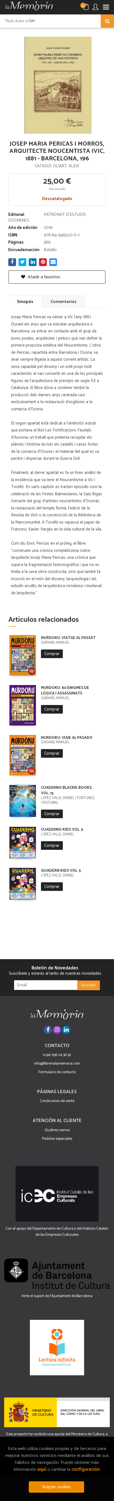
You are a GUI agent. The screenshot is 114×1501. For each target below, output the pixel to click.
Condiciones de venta (57, 1101)
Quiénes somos (57, 1130)
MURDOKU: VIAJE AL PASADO (66, 738)
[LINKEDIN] (66, 1030)
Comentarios (63, 301)
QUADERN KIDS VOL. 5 (61, 871)
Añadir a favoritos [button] (43, 277)
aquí (41, 1469)
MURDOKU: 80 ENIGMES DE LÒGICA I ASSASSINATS (65, 691)
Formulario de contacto (57, 1072)
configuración (85, 1469)
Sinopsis (25, 301)
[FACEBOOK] (48, 1030)
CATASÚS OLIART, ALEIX (57, 166)
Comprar (51, 653)
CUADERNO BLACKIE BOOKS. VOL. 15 (66, 791)
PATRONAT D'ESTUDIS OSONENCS (47, 217)
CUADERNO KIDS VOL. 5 (62, 830)
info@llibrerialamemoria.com (57, 1063)
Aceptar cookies (56, 1487)
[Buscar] (107, 21)
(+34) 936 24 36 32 (57, 1055)
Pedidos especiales (57, 1139)
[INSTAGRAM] (57, 1030)
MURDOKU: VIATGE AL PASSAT (68, 638)
